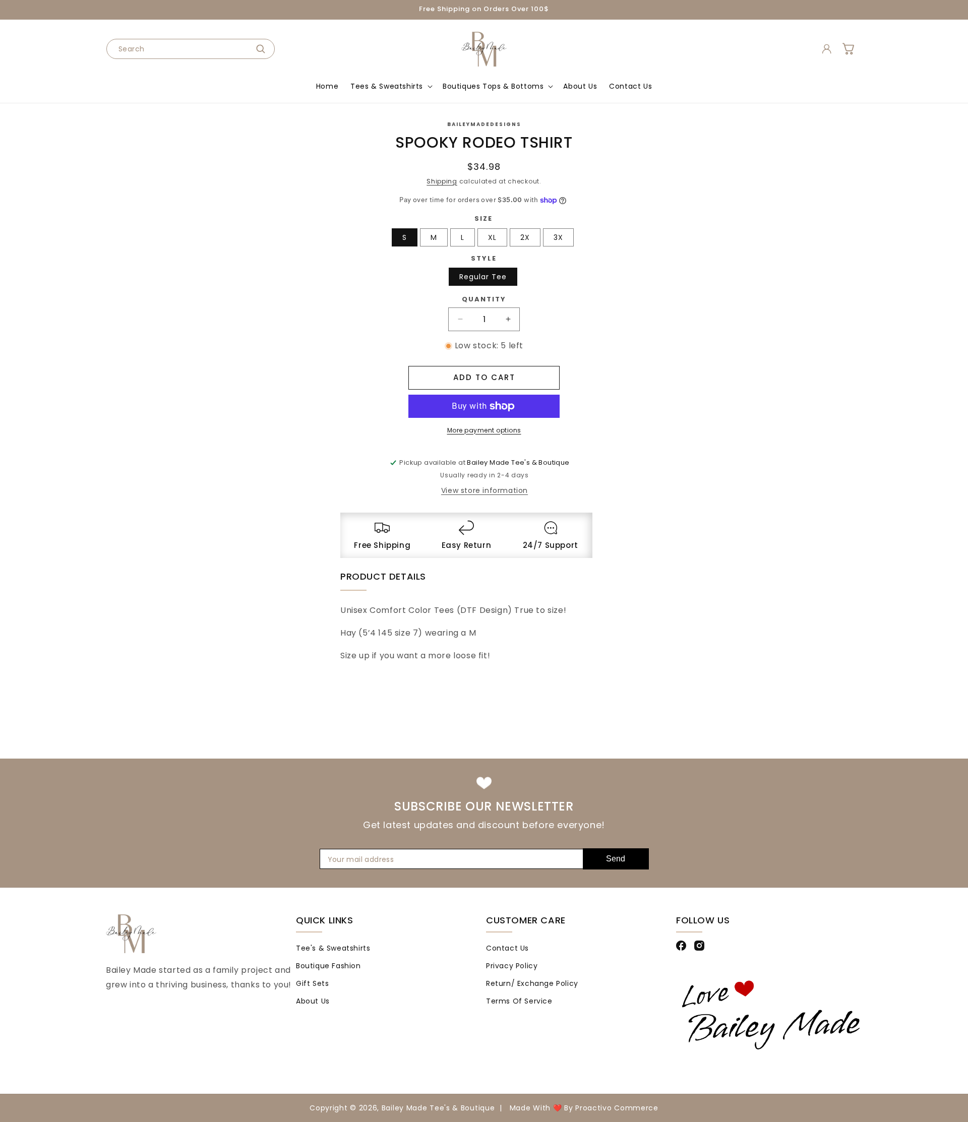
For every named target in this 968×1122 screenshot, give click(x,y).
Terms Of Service (519, 1001)
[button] (390, 86)
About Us (313, 1001)
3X (558, 237)
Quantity (484, 299)
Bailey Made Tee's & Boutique (438, 1108)
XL (492, 237)
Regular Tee (483, 277)
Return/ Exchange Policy (532, 983)
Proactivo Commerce (616, 1108)
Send (615, 858)
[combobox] (190, 49)
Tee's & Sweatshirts (333, 948)
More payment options (484, 430)
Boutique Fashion (328, 965)
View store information (484, 490)
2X (525, 237)
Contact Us (507, 948)
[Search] (264, 49)
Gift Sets (312, 983)
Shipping (442, 181)
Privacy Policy (511, 965)
